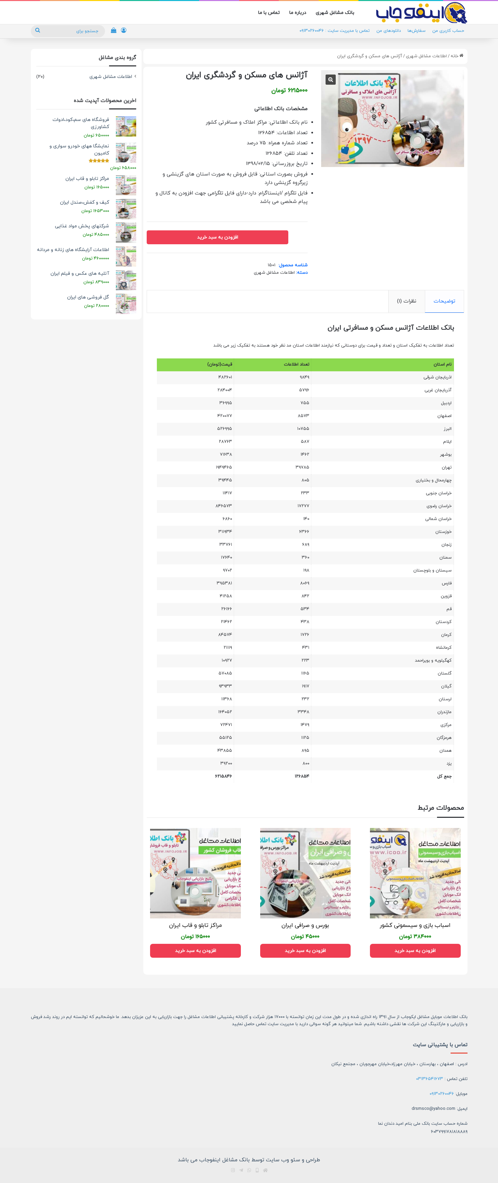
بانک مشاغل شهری (335, 12)
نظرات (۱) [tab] (406, 301)
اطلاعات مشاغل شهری (426, 56)
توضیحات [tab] (444, 301)
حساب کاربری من (448, 31)
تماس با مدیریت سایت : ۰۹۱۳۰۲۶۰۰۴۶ (334, 31)
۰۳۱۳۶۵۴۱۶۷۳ (429, 1079)
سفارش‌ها (417, 31)
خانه (454, 56)
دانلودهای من (388, 31)
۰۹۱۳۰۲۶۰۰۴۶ (442, 1094)
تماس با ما (269, 12)
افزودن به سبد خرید (217, 237)
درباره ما (297, 12)
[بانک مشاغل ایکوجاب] (422, 12)
